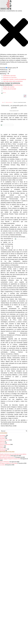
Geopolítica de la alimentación (7, 457)
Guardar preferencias (6, 85)
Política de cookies (8, 87)
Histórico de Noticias (5, 444)
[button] (14, 33)
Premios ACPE (3, 449)
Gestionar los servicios (9, 77)
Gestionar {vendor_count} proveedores (14, 79)
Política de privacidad (9, 89)
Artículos (2, 436)
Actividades (3, 435)
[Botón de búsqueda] (26, 430)
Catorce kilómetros (4, 461)
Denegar (7, 83)
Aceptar (2, 83)
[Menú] (25, 96)
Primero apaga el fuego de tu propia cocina (10, 458)
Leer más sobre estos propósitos (13, 81)
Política (1, 447)
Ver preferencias (15, 83)
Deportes (2, 441)
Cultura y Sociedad (4, 440)
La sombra (2, 464)
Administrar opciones (9, 75)
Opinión (2, 446)
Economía (2, 443)
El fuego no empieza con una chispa (8, 463)
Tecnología (2, 450)
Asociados (2, 438)
